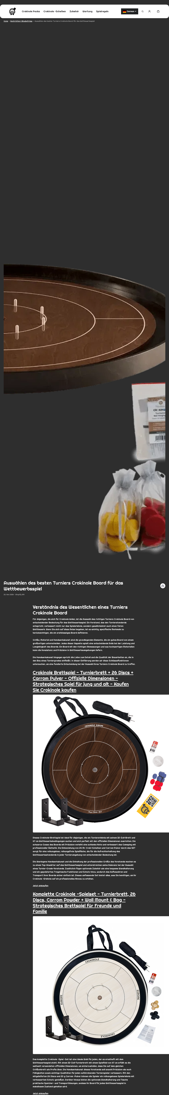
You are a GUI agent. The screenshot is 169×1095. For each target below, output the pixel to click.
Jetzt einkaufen (40, 885)
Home (6, 21)
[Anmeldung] (149, 11)
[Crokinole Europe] (12, 11)
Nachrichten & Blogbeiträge (21, 21)
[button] (142, 11)
